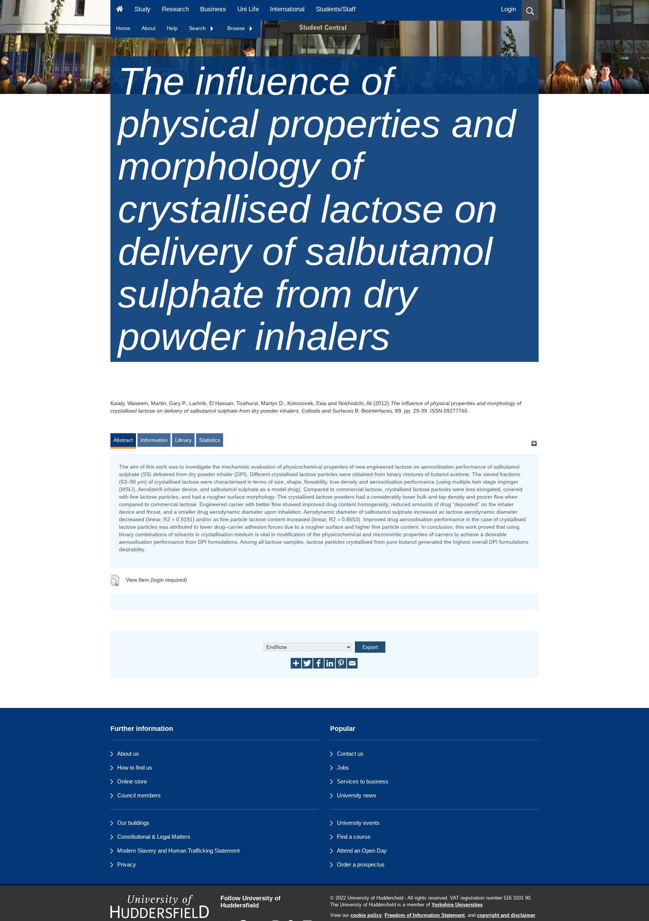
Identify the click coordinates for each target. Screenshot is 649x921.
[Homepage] (119, 10)
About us (128, 753)
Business (213, 9)
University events (358, 823)
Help (172, 28)
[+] (534, 443)
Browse (236, 28)
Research (175, 9)
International (287, 9)
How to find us (134, 767)
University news (356, 795)
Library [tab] (183, 440)
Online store (132, 781)
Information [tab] (154, 440)
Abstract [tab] (123, 440)
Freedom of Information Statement (425, 915)
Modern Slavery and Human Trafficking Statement (178, 850)
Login (508, 9)
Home (123, 28)
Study (142, 9)
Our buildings (133, 823)
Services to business (362, 781)
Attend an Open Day (362, 850)
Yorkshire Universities (457, 904)
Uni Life (248, 9)
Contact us (350, 753)
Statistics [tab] (209, 440)
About (148, 28)
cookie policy (366, 915)
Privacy (126, 864)
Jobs (343, 767)
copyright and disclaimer (506, 915)
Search (198, 28)
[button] (530, 10)
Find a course (353, 836)
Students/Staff (336, 9)
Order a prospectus (361, 864)
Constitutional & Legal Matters (153, 836)
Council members (139, 795)
